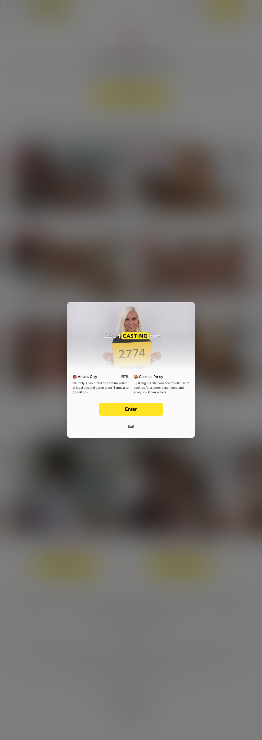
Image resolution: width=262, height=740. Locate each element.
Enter (131, 409)
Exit (131, 426)
